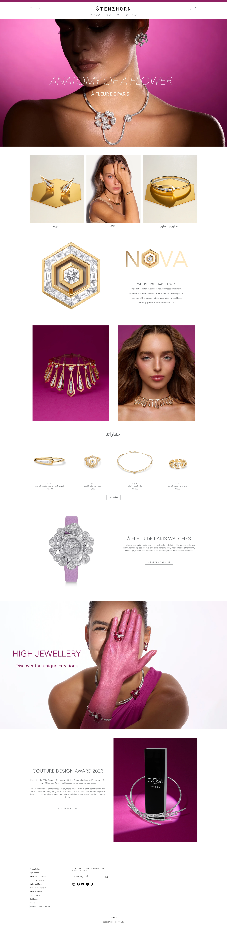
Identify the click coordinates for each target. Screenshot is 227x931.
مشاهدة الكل (113, 497)
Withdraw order (40, 906)
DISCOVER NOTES (68, 808)
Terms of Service (36, 891)
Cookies (33, 903)
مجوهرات (109, 14)
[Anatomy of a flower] (113, 83)
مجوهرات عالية (95, 14)
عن (127, 14)
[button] (38, 8)
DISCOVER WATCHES (159, 562)
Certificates (34, 899)
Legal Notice (34, 873)
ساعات (119, 14)
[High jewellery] (113, 665)
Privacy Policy (35, 869)
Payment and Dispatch (38, 888)
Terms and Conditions (38, 876)
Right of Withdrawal (37, 880)
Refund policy (35, 895)
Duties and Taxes (36, 884)
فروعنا (134, 14)
